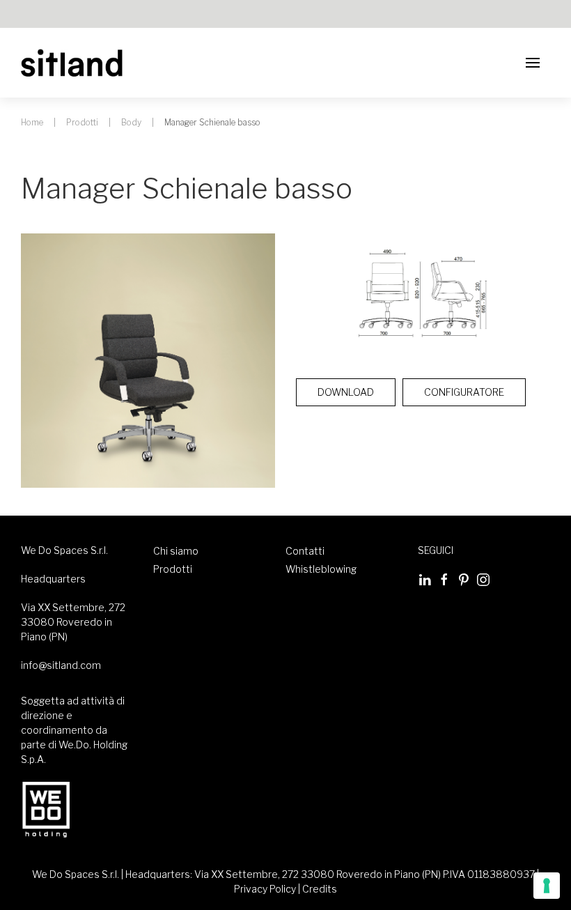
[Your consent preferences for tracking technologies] (546, 885)
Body (131, 122)
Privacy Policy (265, 889)
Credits (319, 889)
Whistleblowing (321, 569)
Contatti (305, 551)
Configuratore (464, 392)
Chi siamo (175, 551)
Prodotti (82, 122)
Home (32, 122)
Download (346, 392)
